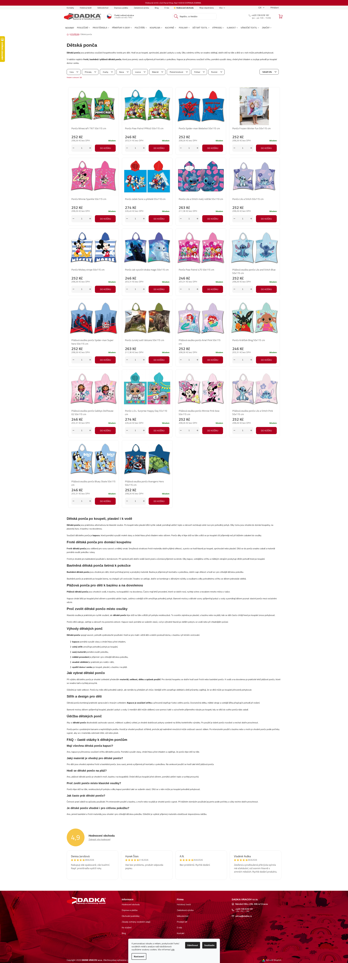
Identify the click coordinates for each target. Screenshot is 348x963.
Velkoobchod (102, 7)
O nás (166, 7)
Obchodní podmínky (130, 916)
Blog (156, 7)
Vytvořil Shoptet (273, 959)
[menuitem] (69, 28)
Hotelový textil (85, 7)
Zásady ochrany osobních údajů (136, 921)
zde (172, 949)
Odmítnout (192, 945)
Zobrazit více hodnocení (99, 839)
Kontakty (70, 7)
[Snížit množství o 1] (73, 148)
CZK (260, 7)
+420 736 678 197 (260, 15)
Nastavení (139, 956)
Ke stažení (126, 927)
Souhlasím (209, 945)
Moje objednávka (207, 7)
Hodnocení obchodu (185, 7)
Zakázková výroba (141, 7)
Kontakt (180, 933)
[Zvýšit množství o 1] (90, 148)
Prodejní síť (182, 921)
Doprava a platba (121, 7)
